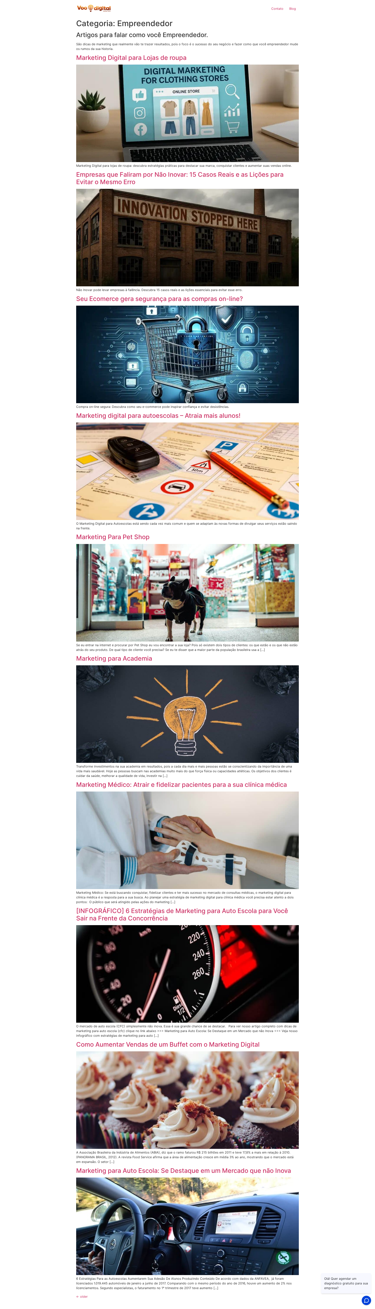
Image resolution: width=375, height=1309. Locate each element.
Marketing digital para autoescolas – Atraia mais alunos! (158, 415)
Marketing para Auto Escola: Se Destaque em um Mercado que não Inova (183, 1170)
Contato (277, 9)
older (82, 1296)
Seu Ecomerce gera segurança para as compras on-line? (159, 299)
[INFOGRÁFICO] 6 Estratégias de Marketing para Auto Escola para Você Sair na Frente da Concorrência (182, 914)
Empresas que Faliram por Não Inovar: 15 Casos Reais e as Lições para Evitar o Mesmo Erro (180, 178)
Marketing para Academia (114, 658)
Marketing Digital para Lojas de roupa (131, 57)
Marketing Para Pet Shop (113, 537)
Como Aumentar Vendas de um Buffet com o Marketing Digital (168, 1044)
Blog (292, 9)
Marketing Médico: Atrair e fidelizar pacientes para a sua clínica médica (181, 784)
